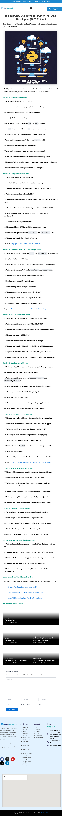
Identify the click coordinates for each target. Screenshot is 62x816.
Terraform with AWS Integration (44, 660)
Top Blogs (38, 729)
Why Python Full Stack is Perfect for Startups (26, 244)
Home (37, 728)
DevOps (7, 618)
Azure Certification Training (26, 733)
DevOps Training (27, 761)
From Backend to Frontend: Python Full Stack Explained (30, 309)
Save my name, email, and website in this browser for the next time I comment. (28, 704)
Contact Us (39, 735)
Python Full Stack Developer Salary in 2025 (23, 587)
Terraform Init (9, 640)
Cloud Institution (45, 813)
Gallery (37, 733)
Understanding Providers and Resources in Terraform (43, 639)
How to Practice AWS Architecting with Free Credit (26, 592)
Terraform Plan (10, 620)
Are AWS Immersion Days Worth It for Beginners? (25, 598)
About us (38, 731)
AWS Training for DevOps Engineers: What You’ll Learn (32, 462)
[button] (31, 8)
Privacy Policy (40, 737)
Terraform (11, 618)
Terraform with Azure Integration (16, 660)
